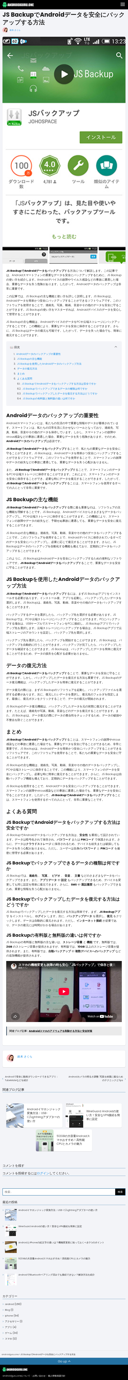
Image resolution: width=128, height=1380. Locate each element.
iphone (9, 1315)
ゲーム (8, 1333)
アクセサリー (12, 1321)
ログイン (43, 1173)
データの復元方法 (27, 368)
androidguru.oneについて (16, 1375)
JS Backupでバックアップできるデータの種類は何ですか (54, 389)
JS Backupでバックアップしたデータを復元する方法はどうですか (59, 393)
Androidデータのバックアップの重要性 (38, 354)
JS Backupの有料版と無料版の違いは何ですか (49, 398)
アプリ (8, 1327)
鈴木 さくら (15, 30)
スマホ (8, 1338)
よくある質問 (24, 378)
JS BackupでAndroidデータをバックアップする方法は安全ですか (59, 384)
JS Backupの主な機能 (29, 359)
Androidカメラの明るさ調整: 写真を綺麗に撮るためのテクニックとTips (96, 1078)
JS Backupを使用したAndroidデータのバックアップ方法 (49, 364)
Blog (7, 1309)
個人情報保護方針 (56, 1375)
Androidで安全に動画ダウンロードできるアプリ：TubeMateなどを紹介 (31, 1078)
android (9, 1304)
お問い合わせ (39, 1375)
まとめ (21, 373)
